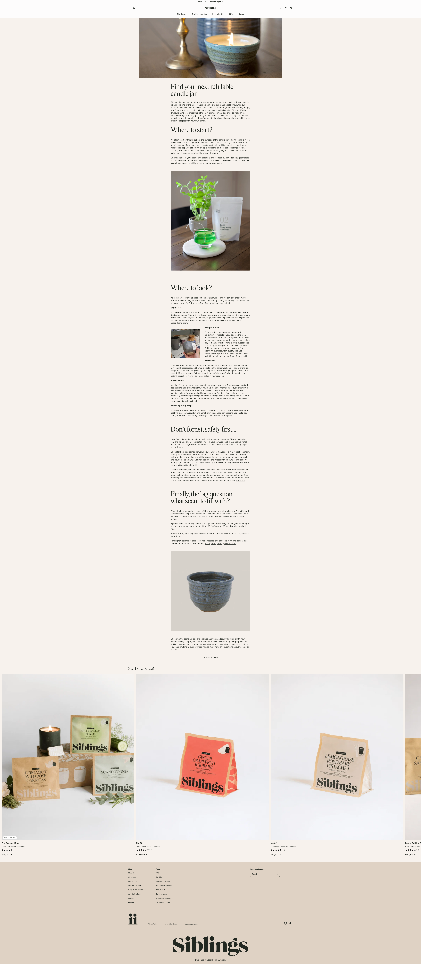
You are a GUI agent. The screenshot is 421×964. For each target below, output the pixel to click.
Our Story (159, 877)
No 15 (178, 536)
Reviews (131, 898)
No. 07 (139, 843)
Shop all (131, 873)
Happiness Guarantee (164, 885)
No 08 (214, 526)
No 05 (244, 533)
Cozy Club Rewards (135, 890)
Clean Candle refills (238, 356)
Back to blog (212, 657)
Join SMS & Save (134, 894)
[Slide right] (418, 765)
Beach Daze (230, 543)
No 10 (213, 543)
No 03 (207, 526)
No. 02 (274, 843)
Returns (131, 902)
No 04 (237, 533)
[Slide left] (2, 765)
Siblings (192, 924)
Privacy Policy (152, 924)
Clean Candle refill (214, 145)
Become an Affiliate (163, 902)
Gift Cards (132, 877)
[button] (134, 8)
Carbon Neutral (161, 894)
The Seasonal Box (10, 843)
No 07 (207, 543)
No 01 (201, 526)
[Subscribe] (277, 874)
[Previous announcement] (129, 2)
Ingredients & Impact (163, 881)
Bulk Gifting (132, 881)
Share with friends (135, 885)
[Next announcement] (292, 2)
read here (240, 480)
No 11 (219, 543)
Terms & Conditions (171, 924)
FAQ (157, 873)
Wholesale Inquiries (163, 898)
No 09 (222, 526)
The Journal (160, 890)
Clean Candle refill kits (224, 105)
